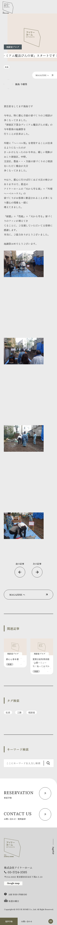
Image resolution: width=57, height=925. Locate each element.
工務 (19, 712)
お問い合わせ (26, 921)
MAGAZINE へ (42, 75)
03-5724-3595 (17, 872)
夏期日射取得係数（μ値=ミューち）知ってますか (40, 663)
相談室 (31, 712)
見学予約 (9, 921)
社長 (8, 712)
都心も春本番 (12, 659)
